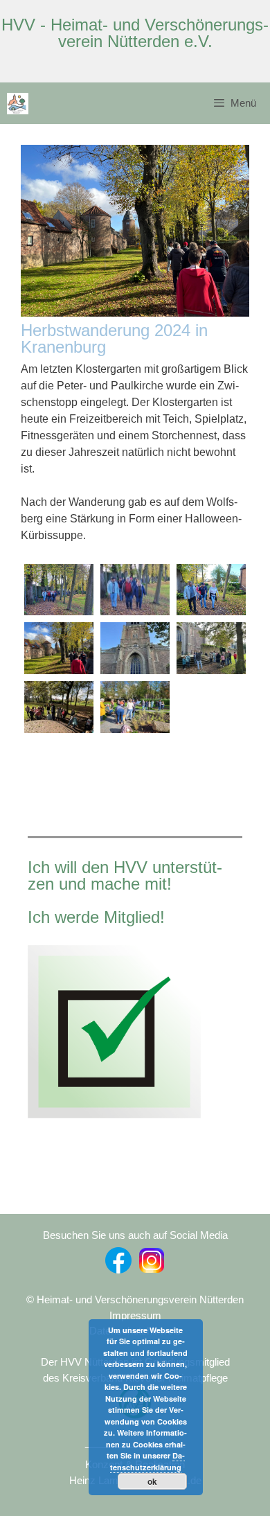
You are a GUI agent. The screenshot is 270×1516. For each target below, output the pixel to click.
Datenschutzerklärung (147, 1461)
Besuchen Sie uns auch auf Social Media (135, 1235)
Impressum (135, 1315)
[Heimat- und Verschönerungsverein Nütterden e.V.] (17, 103)
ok (152, 1481)
